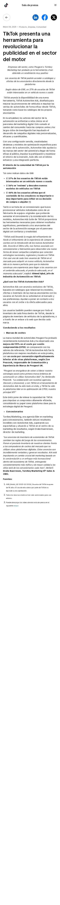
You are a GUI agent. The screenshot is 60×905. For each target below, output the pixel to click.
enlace (16, 506)
